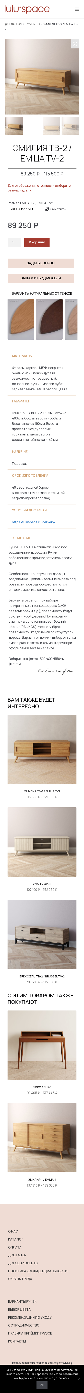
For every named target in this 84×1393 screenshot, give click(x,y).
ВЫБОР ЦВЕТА (19, 1309)
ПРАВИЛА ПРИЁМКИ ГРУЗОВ (30, 1333)
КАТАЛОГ (15, 1239)
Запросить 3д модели (41, 278)
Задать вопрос (40, 263)
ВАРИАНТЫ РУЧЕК (22, 1301)
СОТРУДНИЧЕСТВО (23, 1325)
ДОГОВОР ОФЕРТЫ (23, 1263)
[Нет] (79, 1379)
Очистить (58, 209)
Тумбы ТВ (32, 24)
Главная (15, 24)
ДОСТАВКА (17, 1255)
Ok (42, 1385)
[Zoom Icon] (75, 43)
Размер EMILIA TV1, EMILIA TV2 (30, 203)
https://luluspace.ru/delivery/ (33, 522)
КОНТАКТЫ (17, 1341)
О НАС (13, 1231)
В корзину (37, 242)
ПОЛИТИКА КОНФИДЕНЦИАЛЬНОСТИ (37, 1271)
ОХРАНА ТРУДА (20, 1279)
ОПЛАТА (14, 1247)
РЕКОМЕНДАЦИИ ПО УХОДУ (30, 1317)
